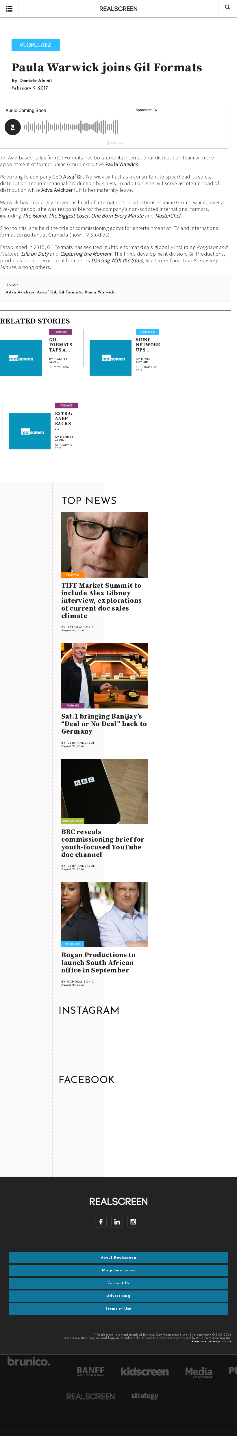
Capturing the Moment (86, 253)
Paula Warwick (121, 164)
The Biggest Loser (68, 215)
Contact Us (119, 1283)
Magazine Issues (118, 1270)
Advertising (118, 1296)
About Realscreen (118, 1258)
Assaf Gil (73, 176)
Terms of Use (118, 1309)
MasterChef (168, 215)
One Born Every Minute (117, 215)
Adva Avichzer (57, 190)
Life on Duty (35, 253)
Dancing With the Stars (117, 260)
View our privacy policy (211, 1341)
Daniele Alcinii (35, 81)
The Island (34, 215)
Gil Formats (70, 292)
